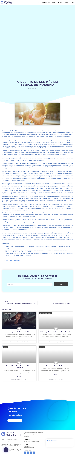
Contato (72, 2)
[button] (57, 260)
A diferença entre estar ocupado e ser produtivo (55, 332)
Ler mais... (19, 338)
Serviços (54, 2)
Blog (49, 2)
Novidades (66, 2)
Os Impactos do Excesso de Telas (19, 332)
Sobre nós (44, 2)
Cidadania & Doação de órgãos (56, 366)
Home (39, 2)
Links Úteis (59, 2)
